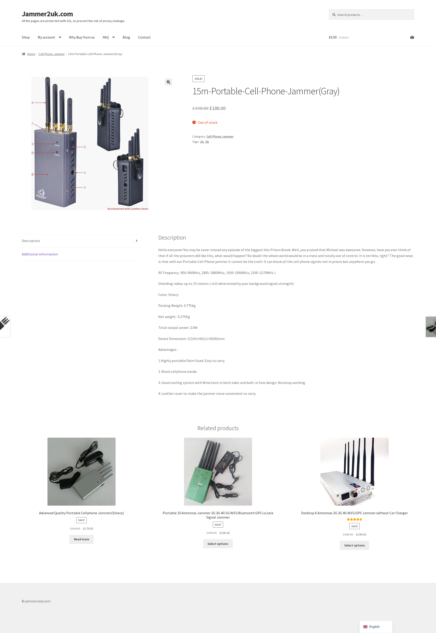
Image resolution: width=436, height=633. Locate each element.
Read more (81, 539)
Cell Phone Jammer (52, 54)
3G (207, 142)
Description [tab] (31, 240)
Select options (218, 544)
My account (46, 37)
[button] (168, 82)
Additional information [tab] (40, 254)
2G (202, 142)
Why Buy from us (82, 37)
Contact (144, 37)
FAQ (106, 37)
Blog (126, 37)
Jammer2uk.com (47, 13)
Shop (26, 37)
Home (31, 54)
